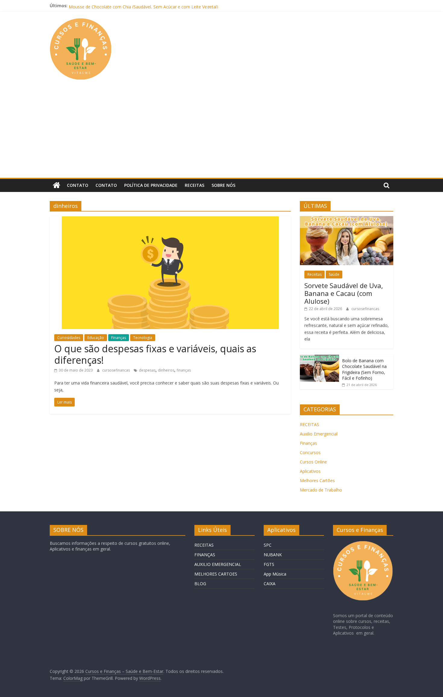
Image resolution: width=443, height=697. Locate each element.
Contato (77, 185)
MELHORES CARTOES (215, 574)
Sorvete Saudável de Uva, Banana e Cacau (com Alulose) (343, 293)
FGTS (269, 564)
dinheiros (166, 370)
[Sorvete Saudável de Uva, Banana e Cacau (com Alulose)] (346, 219)
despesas (147, 370)
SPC (268, 545)
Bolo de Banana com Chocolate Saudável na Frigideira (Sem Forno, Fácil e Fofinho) (364, 369)
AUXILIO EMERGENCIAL (217, 564)
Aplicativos (310, 471)
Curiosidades (68, 337)
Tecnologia (142, 337)
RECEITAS (309, 424)
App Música (275, 574)
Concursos (310, 452)
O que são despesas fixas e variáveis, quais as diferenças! (155, 354)
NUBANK (273, 554)
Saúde (334, 274)
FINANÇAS (204, 554)
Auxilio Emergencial (319, 434)
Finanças (118, 337)
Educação (95, 337)
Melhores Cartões (317, 480)
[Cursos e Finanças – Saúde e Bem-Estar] (56, 185)
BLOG (200, 583)
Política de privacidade (151, 185)
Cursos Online (313, 462)
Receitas (194, 185)
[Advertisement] (221, 132)
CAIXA (269, 583)
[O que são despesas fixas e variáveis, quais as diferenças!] (170, 219)
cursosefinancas (116, 370)
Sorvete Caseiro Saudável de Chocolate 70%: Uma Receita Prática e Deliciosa (144, 5)
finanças (184, 370)
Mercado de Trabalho (321, 490)
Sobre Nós (223, 185)
